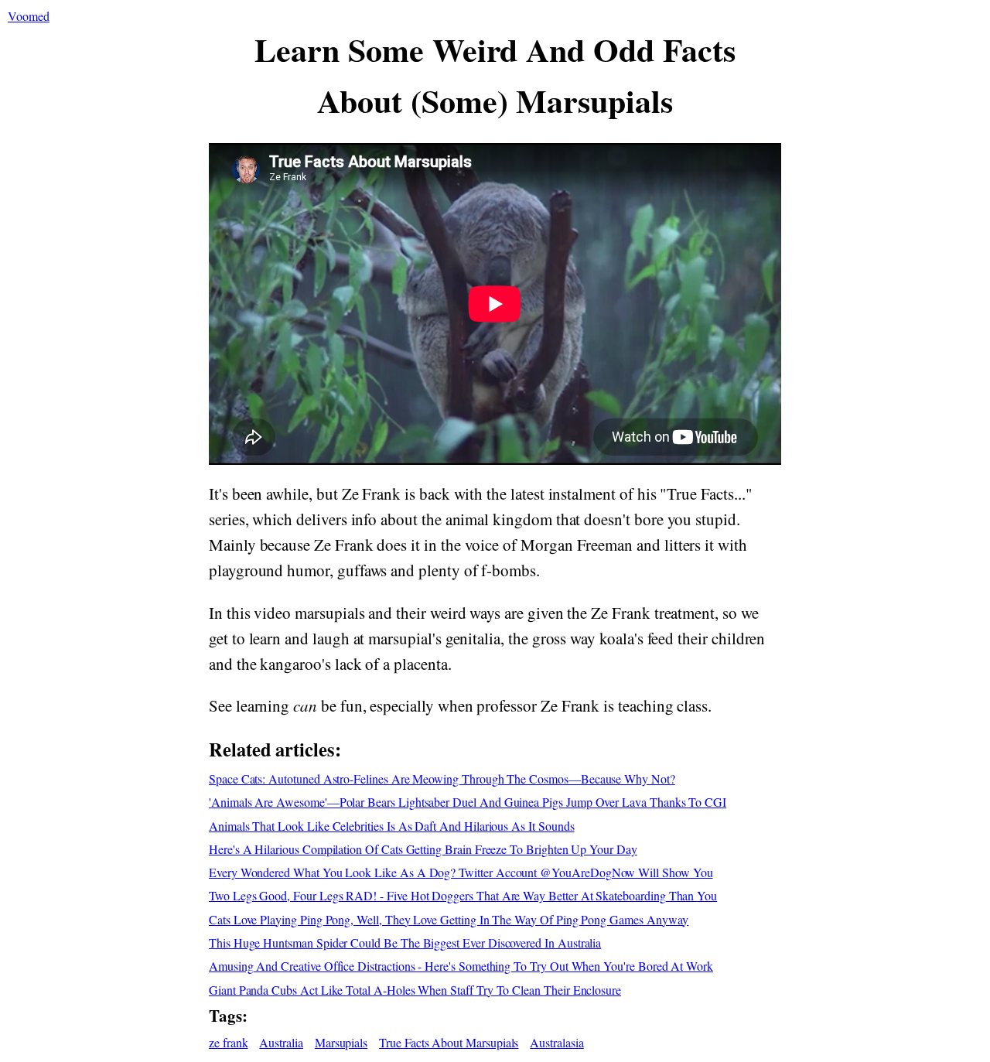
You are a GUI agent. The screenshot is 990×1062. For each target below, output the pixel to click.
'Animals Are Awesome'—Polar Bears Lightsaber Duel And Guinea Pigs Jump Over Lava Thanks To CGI (467, 802)
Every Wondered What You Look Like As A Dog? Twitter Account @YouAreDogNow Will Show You (461, 872)
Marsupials (341, 1042)
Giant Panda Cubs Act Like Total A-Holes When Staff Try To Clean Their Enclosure (415, 990)
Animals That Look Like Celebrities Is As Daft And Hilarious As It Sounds (391, 826)
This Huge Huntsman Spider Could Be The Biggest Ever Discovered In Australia (405, 942)
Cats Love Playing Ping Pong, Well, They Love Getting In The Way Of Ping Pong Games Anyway (448, 919)
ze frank (228, 1042)
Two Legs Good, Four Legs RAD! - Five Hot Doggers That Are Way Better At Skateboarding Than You (463, 895)
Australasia (556, 1042)
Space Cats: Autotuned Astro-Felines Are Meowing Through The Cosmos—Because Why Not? (442, 778)
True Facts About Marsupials (448, 1042)
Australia (280, 1042)
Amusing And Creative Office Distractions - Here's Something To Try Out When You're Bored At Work (461, 966)
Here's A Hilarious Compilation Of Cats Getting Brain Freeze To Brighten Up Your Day (423, 849)
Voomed (29, 16)
